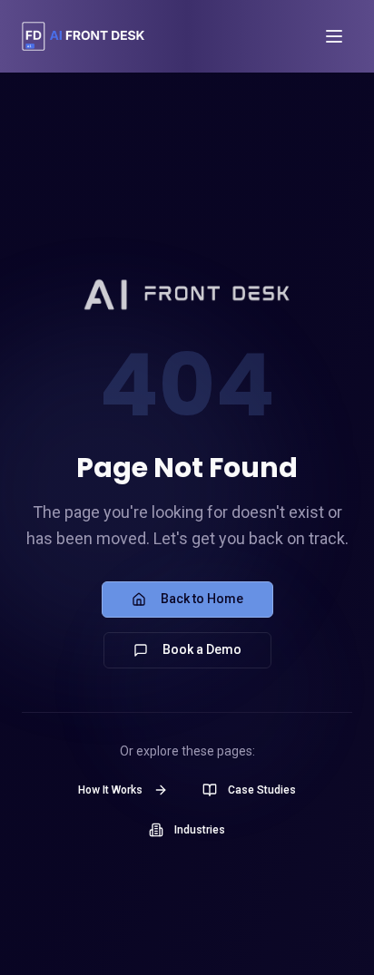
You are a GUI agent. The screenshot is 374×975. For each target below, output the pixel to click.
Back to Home (202, 598)
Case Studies (262, 790)
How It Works (110, 790)
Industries (199, 830)
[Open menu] (334, 36)
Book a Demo (201, 649)
